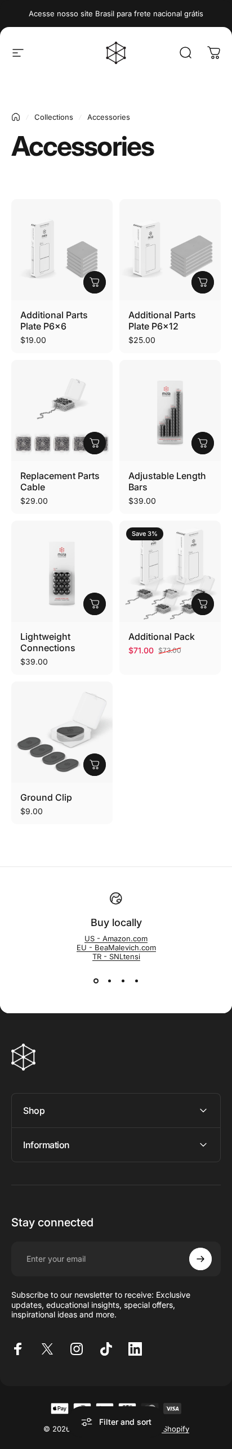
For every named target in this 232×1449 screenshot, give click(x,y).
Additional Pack (161, 636)
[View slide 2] (109, 981)
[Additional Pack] (170, 571)
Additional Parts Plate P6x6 (54, 320)
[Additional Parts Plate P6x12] (170, 249)
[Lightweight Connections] (62, 571)
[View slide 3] (123, 981)
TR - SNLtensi (116, 956)
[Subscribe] (200, 1259)
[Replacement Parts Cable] (62, 410)
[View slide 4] (136, 981)
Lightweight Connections (47, 642)
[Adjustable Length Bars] (170, 410)
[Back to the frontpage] (15, 116)
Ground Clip (46, 797)
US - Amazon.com (116, 938)
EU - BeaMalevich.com (116, 947)
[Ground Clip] (62, 732)
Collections (53, 116)
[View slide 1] (95, 981)
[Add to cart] (94, 282)
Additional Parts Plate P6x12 (162, 320)
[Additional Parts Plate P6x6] (62, 249)
